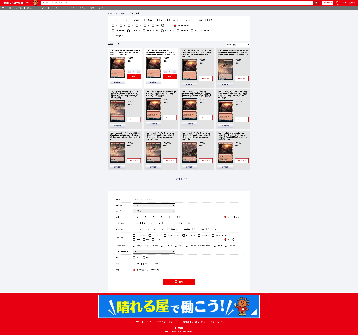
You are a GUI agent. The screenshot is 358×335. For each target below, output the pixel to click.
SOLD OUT (206, 78)
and (237, 217)
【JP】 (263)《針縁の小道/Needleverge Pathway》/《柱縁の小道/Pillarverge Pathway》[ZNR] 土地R (125, 52)
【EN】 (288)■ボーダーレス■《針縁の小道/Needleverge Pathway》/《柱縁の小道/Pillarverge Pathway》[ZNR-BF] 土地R (125, 136)
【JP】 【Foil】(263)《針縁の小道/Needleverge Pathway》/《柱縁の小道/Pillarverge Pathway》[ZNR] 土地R (160, 52)
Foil (200, 20)
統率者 (92, 8)
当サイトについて (143, 322)
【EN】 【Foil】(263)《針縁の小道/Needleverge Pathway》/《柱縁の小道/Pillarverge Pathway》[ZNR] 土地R (196, 94)
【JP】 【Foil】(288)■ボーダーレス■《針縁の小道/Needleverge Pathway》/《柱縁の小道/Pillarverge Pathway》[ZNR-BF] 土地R (124, 95)
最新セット (30, 8)
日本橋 (179, 328)
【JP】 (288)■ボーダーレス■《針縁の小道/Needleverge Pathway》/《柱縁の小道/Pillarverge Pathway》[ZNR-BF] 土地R (233, 53)
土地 (166, 25)
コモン (188, 20)
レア (162, 20)
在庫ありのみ (120, 36)
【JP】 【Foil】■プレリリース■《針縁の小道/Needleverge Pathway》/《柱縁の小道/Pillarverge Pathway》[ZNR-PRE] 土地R (196, 53)
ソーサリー (184, 30)
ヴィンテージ (206, 245)
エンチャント (135, 30)
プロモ (101, 8)
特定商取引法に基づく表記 (193, 322)
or (228, 217)
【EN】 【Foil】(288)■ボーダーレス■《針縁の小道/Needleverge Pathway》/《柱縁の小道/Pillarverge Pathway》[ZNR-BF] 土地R (160, 136)
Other (156, 263)
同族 (147, 239)
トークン (213, 229)
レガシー (193, 245)
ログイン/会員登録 (349, 3)
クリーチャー (120, 30)
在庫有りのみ (155, 270)
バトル (158, 239)
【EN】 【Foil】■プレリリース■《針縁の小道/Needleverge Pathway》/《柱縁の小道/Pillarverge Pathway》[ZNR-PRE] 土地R (232, 95)
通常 (210, 20)
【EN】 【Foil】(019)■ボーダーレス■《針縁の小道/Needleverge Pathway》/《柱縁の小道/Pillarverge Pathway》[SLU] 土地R (196, 136)
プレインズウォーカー (201, 30)
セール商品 (19, 8)
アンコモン (175, 20)
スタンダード (42, 8)
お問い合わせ (216, 322)
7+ (189, 223)
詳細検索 (327, 3)
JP (116, 20)
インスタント (169, 30)
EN (125, 20)
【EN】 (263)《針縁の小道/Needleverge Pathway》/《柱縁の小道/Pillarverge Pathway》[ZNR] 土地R (161, 94)
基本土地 (187, 229)
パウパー (232, 245)
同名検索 (117, 82)
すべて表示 (140, 270)
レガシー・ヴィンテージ (78, 8)
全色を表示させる (183, 25)
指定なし (140, 245)
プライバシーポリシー (166, 322)
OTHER (136, 20)
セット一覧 (7, 8)
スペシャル (200, 229)
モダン (64, 8)
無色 (157, 25)
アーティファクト (152, 30)
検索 (181, 282)
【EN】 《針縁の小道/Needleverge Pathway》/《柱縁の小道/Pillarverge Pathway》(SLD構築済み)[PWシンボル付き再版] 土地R (232, 136)
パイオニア (54, 8)
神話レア (151, 20)
